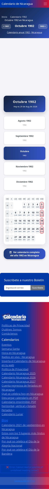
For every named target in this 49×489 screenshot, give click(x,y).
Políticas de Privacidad (16, 325)
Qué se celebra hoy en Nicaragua (22, 394)
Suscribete (37, 287)
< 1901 (6, 26)
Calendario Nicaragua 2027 (19, 381)
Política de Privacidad (15, 369)
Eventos (7, 345)
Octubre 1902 (24, 26)
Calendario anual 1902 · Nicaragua (24, 32)
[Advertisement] (24, 64)
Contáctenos (10, 333)
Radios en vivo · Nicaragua (18, 357)
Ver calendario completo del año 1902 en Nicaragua (25, 254)
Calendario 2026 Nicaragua (24, 481)
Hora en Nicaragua (13, 353)
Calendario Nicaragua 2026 (19, 377)
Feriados (7, 410)
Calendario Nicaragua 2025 (19, 373)
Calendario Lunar (12, 414)
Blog (5, 420)
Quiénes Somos (12, 329)
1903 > (43, 26)
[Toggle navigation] (45, 4)
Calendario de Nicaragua (17, 4)
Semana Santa (11, 349)
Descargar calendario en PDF (20, 398)
